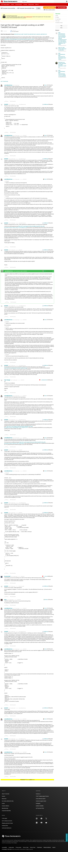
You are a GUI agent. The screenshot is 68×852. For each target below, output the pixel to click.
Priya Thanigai (7, 380)
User (66, 1)
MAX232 (38, 34)
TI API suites (4, 818)
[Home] (10, 1)
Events (3, 803)
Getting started (31, 4)
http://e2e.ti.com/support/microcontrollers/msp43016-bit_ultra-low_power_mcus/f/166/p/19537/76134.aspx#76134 (24, 227)
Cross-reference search (40, 798)
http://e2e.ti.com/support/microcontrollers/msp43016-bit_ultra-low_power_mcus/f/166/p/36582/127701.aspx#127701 (18, 427)
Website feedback (47, 847)
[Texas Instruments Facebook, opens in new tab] (41, 819)
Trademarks (39, 847)
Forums (12, 4)
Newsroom (4, 798)
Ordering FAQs (5, 825)
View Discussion (13, 101)
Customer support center (41, 801)
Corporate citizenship (6, 810)
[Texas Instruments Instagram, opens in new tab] (36, 819)
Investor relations (5, 805)
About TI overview (5, 793)
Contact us (38, 793)
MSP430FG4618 (17, 34)
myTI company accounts (7, 820)
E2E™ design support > (5, 4)
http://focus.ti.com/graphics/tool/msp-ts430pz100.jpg (15, 368)
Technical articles (18, 4)
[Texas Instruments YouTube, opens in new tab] (46, 823)
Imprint (53, 847)
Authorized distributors (6, 828)
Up (4, 101)
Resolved (58, 13)
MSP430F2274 (44, 34)
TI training (25, 4)
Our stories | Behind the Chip (7, 801)
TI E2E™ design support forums (42, 796)
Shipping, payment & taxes (7, 823)
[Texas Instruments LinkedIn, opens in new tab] (36, 823)
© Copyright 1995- (7, 849)
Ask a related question (49, 7)
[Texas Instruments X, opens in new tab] (46, 819)
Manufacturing (5, 808)
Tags (61, 25)
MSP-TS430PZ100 (25, 34)
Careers (3, 796)
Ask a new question (62, 7)
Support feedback (66, 837)
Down (8, 101)
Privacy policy (18, 847)
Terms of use (32, 847)
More (39, 8)
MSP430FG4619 (32, 34)
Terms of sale (25, 847)
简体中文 (37, 4)
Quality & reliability (39, 805)
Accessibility (4, 847)
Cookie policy (11, 847)
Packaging (38, 803)
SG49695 (5, 31)
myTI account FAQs (40, 808)
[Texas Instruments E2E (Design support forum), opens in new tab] (41, 823)
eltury (5, 599)
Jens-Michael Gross (8, 85)
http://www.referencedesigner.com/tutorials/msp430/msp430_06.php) (19, 39)
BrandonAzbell (7, 576)
